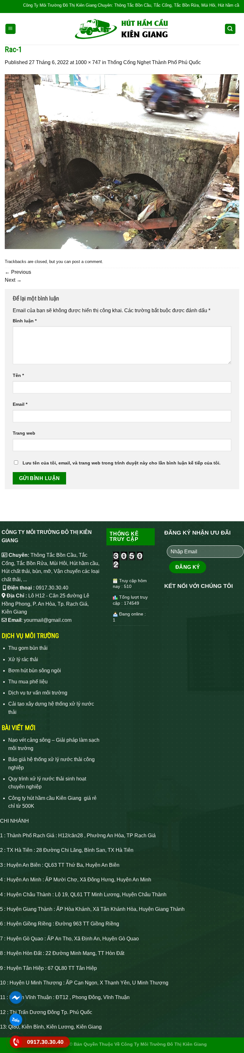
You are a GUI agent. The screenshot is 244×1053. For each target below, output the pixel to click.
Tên (18, 375)
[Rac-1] (122, 161)
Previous (18, 272)
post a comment (87, 261)
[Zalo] (16, 1019)
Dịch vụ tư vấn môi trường (37, 692)
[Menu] (10, 29)
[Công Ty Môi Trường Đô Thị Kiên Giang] (122, 29)
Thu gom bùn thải (28, 648)
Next (13, 280)
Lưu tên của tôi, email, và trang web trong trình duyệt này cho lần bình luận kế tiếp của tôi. (121, 462)
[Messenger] (16, 997)
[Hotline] (16, 1042)
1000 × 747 (88, 62)
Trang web (24, 433)
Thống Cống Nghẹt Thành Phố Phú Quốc (154, 62)
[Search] (230, 29)
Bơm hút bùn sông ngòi (34, 670)
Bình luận (25, 320)
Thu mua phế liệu (28, 681)
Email (20, 404)
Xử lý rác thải (23, 659)
